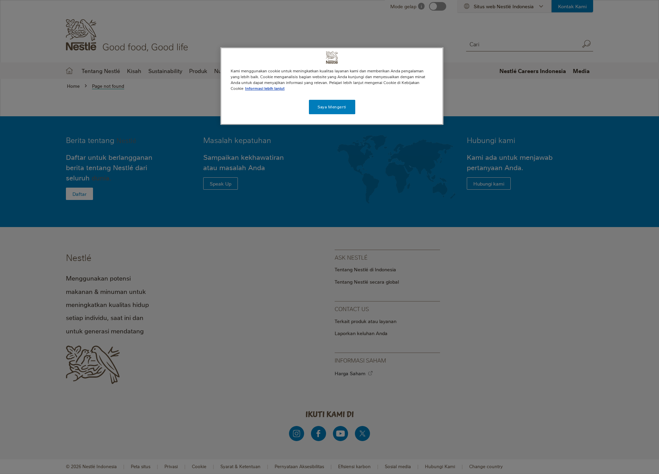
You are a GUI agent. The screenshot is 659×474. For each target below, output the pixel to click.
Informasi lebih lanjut (265, 88)
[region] (331, 86)
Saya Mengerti (331, 106)
